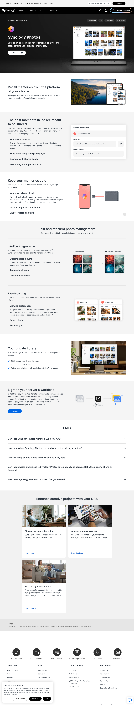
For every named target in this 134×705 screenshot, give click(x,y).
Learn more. (87, 626)
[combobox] (99, 3)
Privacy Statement (10, 692)
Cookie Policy (23, 692)
